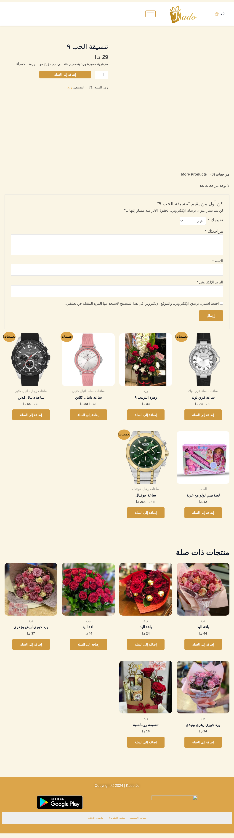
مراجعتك (214, 231)
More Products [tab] (194, 174)
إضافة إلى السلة (65, 74)
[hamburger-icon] (150, 14)
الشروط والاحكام (96, 818)
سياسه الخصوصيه (138, 818)
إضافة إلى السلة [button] (203, 415)
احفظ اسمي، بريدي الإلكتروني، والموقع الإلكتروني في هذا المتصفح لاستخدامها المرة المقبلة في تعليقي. (142, 303)
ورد (69, 87)
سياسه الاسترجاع (117, 818)
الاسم (217, 261)
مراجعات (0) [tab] (219, 174)
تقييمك (215, 219)
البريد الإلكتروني (210, 282)
